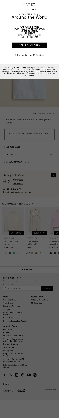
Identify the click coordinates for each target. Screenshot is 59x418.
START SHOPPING (29, 45)
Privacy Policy (8, 69)
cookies (34, 69)
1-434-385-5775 (31, 36)
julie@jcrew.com (31, 34)
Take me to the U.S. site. (29, 55)
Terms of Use (45, 67)
